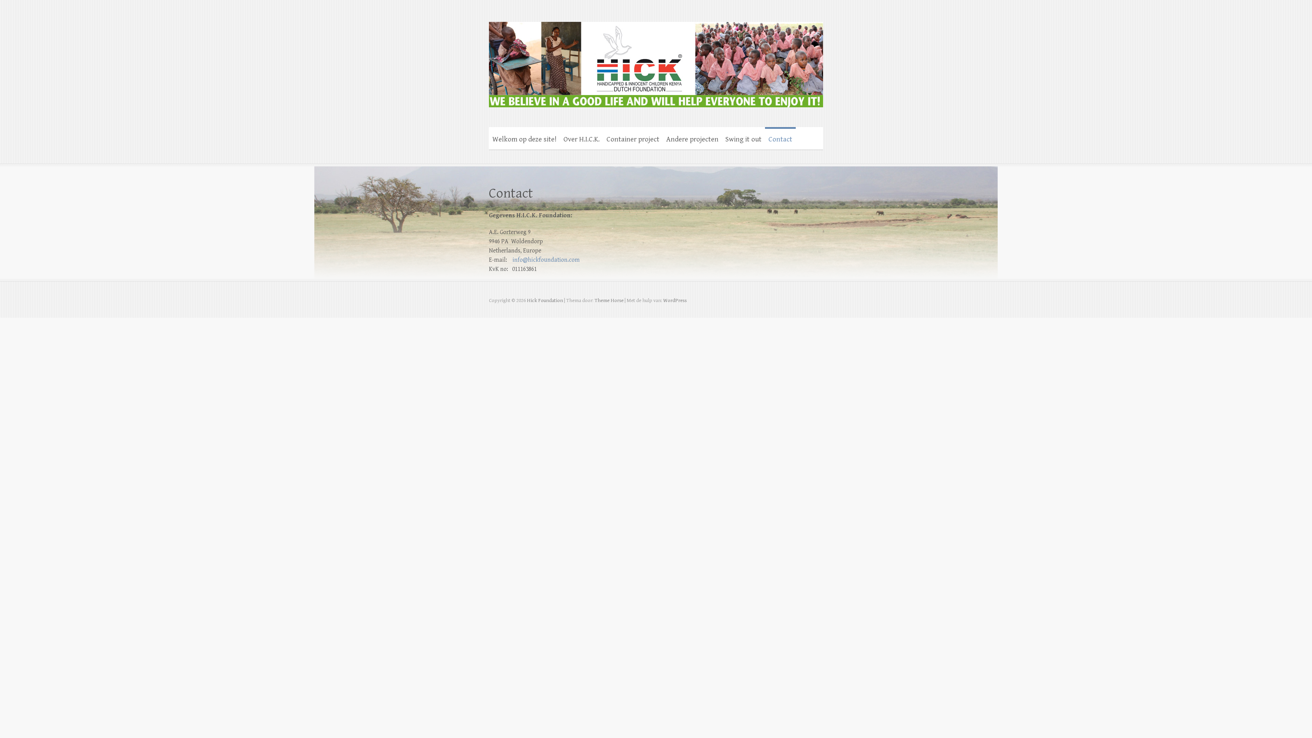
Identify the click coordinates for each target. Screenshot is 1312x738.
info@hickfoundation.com (546, 259)
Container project (632, 139)
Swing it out (743, 139)
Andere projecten (692, 139)
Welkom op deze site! (524, 139)
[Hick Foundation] (656, 60)
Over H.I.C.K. (581, 139)
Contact (780, 139)
